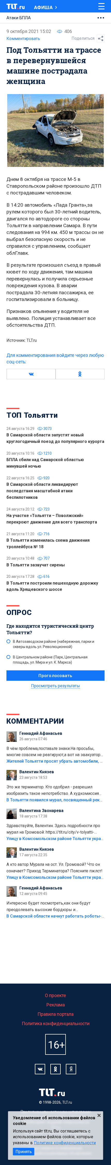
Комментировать (23, 38)
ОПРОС (19, 612)
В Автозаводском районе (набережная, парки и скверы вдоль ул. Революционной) (53, 644)
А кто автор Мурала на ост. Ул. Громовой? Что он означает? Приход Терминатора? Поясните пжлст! (54, 867)
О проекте (55, 995)
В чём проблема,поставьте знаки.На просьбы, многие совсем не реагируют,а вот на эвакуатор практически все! (53, 752)
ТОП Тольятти (32, 415)
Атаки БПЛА (18, 17)
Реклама (55, 1004)
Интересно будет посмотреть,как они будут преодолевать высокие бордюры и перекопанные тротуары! (48, 907)
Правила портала (55, 1014)
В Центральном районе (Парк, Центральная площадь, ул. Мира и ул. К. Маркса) (50, 659)
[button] (31, 374)
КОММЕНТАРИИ (35, 721)
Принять (23, 1151)
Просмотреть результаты (55, 685)
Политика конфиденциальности (56, 1023)
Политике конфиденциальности (65, 1142)
